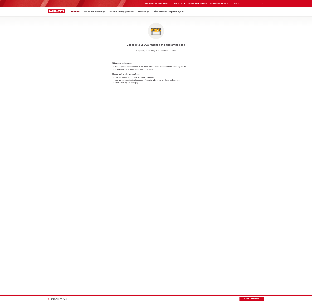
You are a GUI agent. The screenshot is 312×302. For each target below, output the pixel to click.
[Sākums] (56, 11)
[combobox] (248, 3)
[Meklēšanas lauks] (262, 3)
